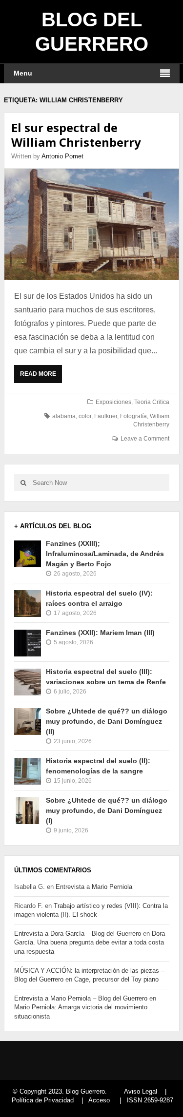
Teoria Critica (151, 402)
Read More (40, 376)
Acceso (99, 1100)
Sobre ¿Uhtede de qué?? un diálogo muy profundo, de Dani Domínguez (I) (106, 810)
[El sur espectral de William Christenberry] (91, 224)
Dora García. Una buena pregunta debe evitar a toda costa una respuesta (89, 942)
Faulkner (105, 416)
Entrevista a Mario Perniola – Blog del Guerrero (80, 998)
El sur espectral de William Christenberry (76, 134)
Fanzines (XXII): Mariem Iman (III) (100, 632)
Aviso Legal (140, 1091)
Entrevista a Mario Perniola (94, 886)
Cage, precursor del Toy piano (116, 979)
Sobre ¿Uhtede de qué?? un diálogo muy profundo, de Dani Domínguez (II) (106, 721)
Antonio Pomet (62, 156)
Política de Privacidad (43, 1100)
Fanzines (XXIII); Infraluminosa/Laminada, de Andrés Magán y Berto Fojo (105, 553)
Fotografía (133, 416)
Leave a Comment (145, 438)
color (85, 416)
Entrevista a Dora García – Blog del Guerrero (77, 933)
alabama (64, 416)
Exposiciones (113, 402)
